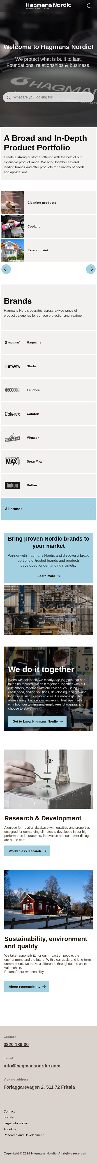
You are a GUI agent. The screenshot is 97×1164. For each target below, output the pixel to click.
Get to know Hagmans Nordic (35, 721)
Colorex (33, 414)
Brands (9, 1117)
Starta (31, 366)
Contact (9, 1111)
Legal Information (16, 1123)
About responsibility (24, 986)
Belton (32, 485)
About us (10, 1129)
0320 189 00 (16, 1044)
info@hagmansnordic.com (32, 1065)
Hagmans (34, 342)
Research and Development (24, 1135)
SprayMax (34, 461)
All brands (14, 509)
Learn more (46, 576)
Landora (33, 390)
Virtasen (33, 437)
